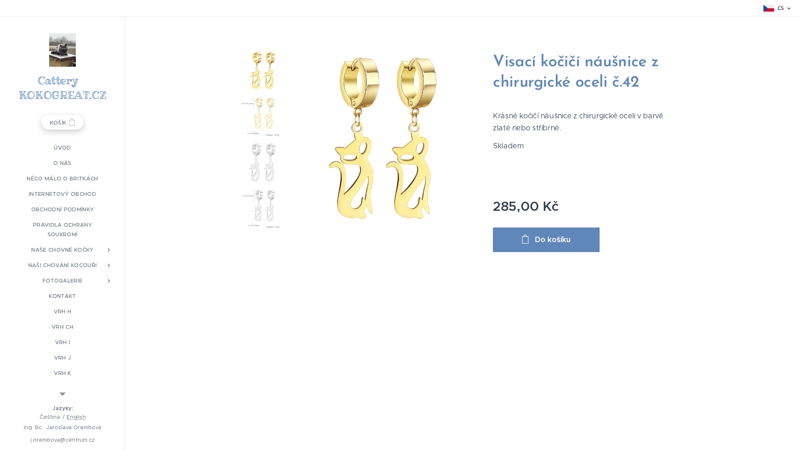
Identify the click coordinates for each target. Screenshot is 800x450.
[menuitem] (62, 147)
